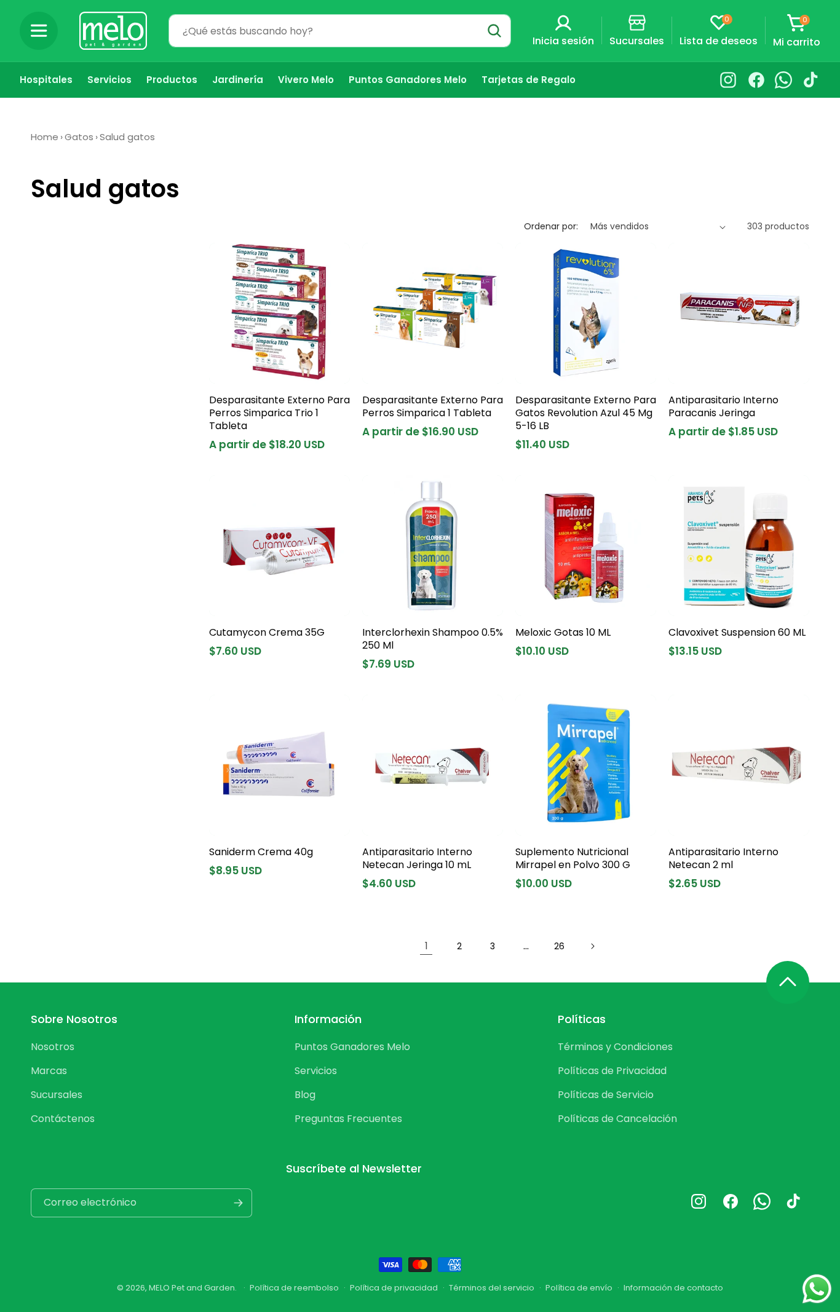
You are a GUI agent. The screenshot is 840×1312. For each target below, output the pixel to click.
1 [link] (426, 946)
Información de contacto (673, 1288)
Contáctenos (63, 1119)
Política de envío (578, 1288)
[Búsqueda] (494, 31)
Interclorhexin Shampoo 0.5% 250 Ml (432, 639)
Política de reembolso (294, 1288)
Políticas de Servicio (606, 1095)
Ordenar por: (551, 226)
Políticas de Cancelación (617, 1119)
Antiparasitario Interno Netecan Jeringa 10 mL (417, 859)
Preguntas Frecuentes (348, 1119)
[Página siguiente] (592, 946)
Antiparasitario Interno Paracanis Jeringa (723, 407)
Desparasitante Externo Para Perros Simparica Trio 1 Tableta (279, 413)
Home (44, 136)
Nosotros (52, 1047)
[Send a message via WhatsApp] (817, 1289)
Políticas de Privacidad (612, 1071)
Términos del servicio (491, 1288)
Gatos (79, 136)
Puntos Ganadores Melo (352, 1047)
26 (559, 946)
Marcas (49, 1071)
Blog (305, 1095)
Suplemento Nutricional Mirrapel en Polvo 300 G (572, 859)
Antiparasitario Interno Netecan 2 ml (723, 859)
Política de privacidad (394, 1288)
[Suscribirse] (238, 1202)
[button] (39, 31)
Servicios (316, 1071)
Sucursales (56, 1095)
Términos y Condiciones (615, 1047)
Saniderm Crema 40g (261, 852)
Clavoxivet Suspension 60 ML (737, 632)
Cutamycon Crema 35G (267, 632)
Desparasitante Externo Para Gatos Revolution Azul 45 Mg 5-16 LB (585, 413)
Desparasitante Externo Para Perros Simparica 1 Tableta (432, 407)
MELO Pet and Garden (192, 1288)
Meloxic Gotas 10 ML (563, 632)
